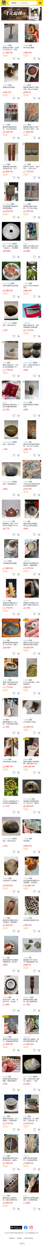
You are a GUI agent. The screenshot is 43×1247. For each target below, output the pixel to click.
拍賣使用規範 (28, 1238)
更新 (36, 1233)
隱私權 (19, 1238)
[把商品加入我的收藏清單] (14, 58)
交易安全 (22, 1243)
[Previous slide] (3, 33)
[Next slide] (19, 33)
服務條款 (12, 1238)
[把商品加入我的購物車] (18, 58)
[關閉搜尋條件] (18, 3)
